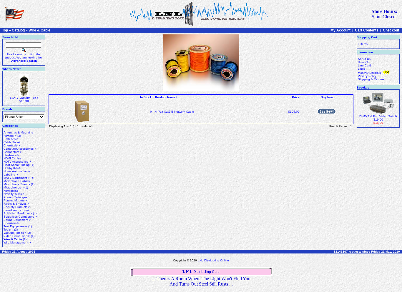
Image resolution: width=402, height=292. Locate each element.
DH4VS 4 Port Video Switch (378, 116)
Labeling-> (11, 174)
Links (361, 68)
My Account (340, 30)
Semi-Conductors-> (16, 210)
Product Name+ (166, 97)
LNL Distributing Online (213, 260)
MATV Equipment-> (17, 177)
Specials (363, 87)
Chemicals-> (12, 145)
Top (5, 30)
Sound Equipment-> (17, 219)
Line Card (364, 65)
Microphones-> (14, 187)
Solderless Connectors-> (20, 216)
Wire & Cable (39, 30)
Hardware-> (11, 155)
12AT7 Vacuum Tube (24, 97)
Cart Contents (366, 30)
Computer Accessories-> (20, 148)
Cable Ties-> (12, 142)
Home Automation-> (17, 171)
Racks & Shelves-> (16, 203)
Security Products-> (17, 206)
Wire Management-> (17, 242)
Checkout (391, 30)
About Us (364, 59)
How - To (364, 62)
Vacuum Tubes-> (15, 232)
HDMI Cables (12, 158)
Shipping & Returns (371, 79)
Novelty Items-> (14, 194)
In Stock (146, 97)
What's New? (11, 69)
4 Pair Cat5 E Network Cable (174, 111)
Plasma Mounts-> (15, 200)
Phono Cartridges (15, 197)
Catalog (18, 30)
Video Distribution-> (17, 236)
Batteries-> (11, 139)
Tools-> (8, 229)
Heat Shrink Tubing (17, 164)
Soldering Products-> (18, 213)
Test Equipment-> (15, 226)
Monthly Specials (370, 72)
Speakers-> (11, 223)
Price (296, 97)
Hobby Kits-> (12, 168)
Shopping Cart (367, 37)
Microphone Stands (17, 184)
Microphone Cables (17, 181)
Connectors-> (13, 151)
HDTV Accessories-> (17, 161)
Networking (11, 190)
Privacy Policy (367, 76)
